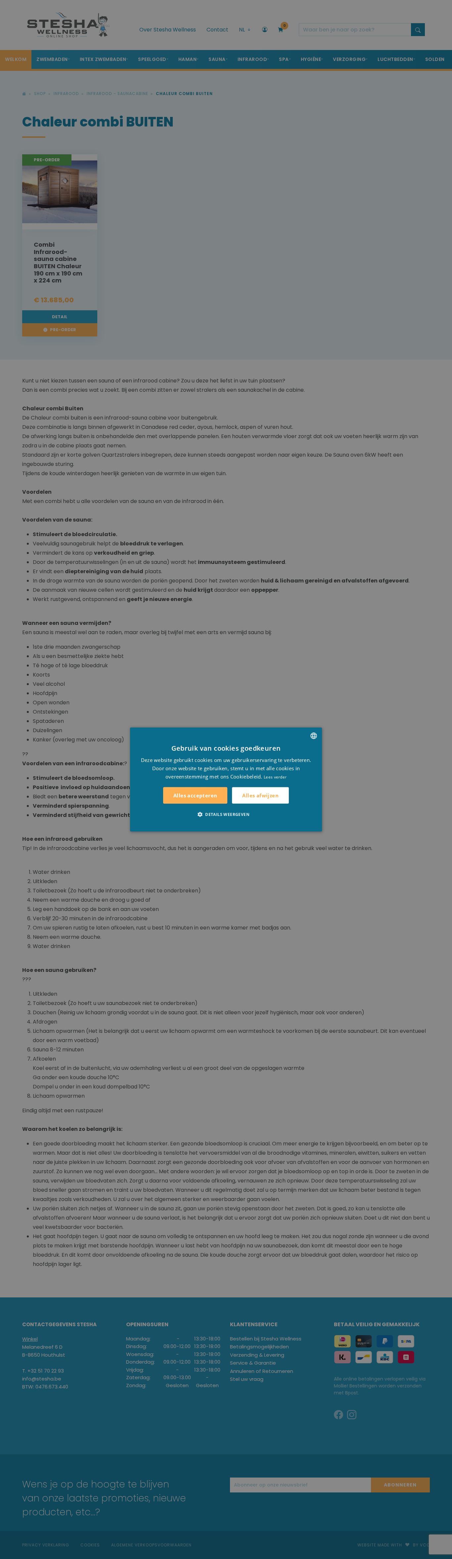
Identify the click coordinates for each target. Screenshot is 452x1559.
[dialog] (226, 779)
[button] (226, 814)
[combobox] (313, 735)
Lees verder (275, 777)
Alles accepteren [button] (195, 795)
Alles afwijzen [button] (260, 795)
